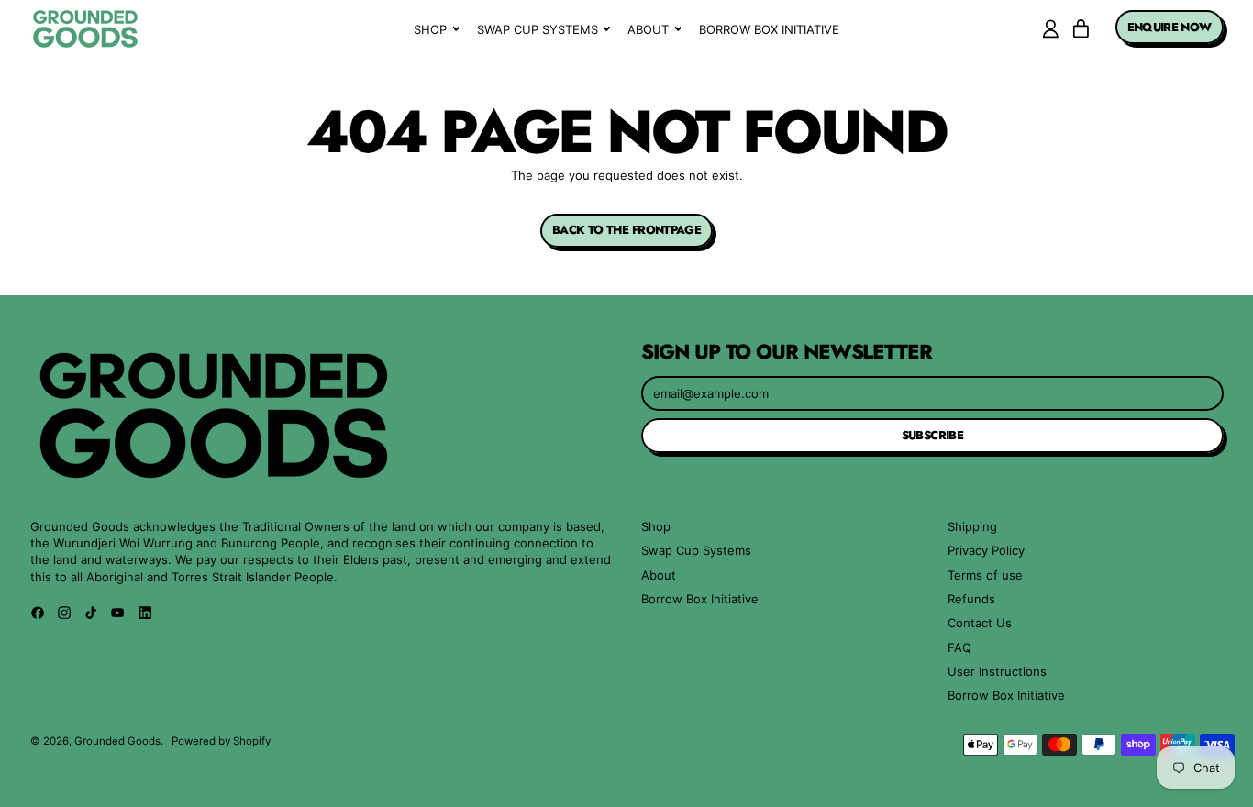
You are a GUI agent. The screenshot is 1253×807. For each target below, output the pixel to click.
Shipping (972, 526)
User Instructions (997, 671)
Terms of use (985, 575)
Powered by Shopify (221, 741)
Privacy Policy (986, 550)
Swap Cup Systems (696, 550)
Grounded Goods (117, 741)
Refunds (971, 598)
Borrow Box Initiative (769, 29)
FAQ (959, 647)
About (658, 575)
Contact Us (980, 622)
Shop (656, 526)
